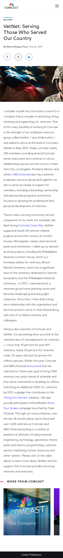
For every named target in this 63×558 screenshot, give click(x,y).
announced (34, 366)
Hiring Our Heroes (15, 397)
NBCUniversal (21, 174)
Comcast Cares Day (30, 225)
